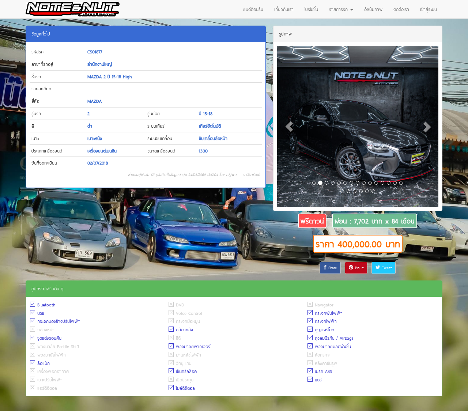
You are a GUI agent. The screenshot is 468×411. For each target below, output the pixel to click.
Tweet (386, 268)
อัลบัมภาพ (373, 9)
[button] (289, 126)
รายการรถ (339, 9)
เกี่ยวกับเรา (284, 9)
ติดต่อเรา (401, 9)
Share (332, 268)
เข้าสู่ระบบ (428, 9)
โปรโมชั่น (311, 9)
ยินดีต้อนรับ (253, 9)
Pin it (358, 268)
